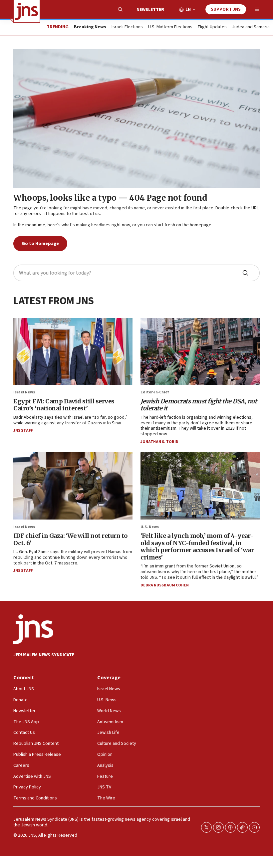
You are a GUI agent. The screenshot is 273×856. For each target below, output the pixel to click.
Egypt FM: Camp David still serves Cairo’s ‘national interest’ (64, 404)
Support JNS (226, 9)
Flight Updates (212, 27)
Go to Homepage (40, 243)
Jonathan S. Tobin (159, 442)
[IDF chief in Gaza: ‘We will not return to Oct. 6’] (73, 485)
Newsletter (150, 9)
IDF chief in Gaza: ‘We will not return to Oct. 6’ (70, 539)
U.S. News (149, 527)
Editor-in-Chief (154, 392)
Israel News (24, 392)
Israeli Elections (127, 27)
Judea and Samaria (251, 27)
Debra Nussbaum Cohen (164, 585)
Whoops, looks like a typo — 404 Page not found (110, 198)
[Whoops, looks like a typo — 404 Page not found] (136, 118)
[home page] (26, 11)
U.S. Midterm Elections (170, 27)
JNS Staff (23, 430)
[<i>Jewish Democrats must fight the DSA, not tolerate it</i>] (200, 351)
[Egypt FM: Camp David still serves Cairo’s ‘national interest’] (73, 351)
